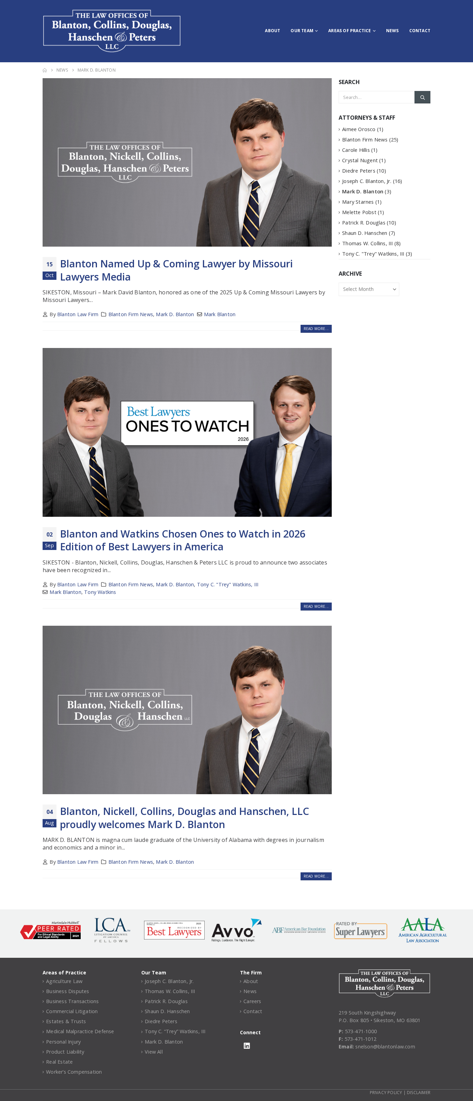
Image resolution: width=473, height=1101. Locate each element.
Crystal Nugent (360, 160)
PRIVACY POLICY (386, 1092)
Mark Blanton (219, 314)
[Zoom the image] (384, 973)
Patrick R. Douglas (363, 222)
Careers (252, 1001)
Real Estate (59, 1061)
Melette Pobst (359, 212)
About (272, 31)
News (392, 31)
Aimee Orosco (358, 129)
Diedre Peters (358, 170)
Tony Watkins (100, 592)
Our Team (302, 31)
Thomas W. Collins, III (367, 243)
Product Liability (65, 1051)
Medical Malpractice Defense (80, 1031)
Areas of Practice (349, 31)
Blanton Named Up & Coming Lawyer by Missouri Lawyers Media (176, 270)
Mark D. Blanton (175, 314)
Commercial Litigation (72, 1011)
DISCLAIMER (418, 1092)
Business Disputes (67, 991)
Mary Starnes (358, 201)
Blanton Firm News (130, 314)
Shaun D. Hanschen (364, 232)
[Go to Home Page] (45, 70)
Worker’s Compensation (74, 1071)
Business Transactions (72, 1001)
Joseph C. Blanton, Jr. (366, 180)
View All (154, 1051)
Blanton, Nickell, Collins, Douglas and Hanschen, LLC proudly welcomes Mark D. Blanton (184, 817)
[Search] (422, 97)
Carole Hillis (356, 149)
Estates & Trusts (66, 1021)
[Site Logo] (112, 31)
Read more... (316, 328)
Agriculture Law (64, 981)
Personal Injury (63, 1041)
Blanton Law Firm (77, 314)
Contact (419, 31)
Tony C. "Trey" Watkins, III (227, 584)
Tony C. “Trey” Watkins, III (175, 1031)
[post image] (187, 162)
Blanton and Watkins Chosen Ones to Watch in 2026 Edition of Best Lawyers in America (182, 540)
